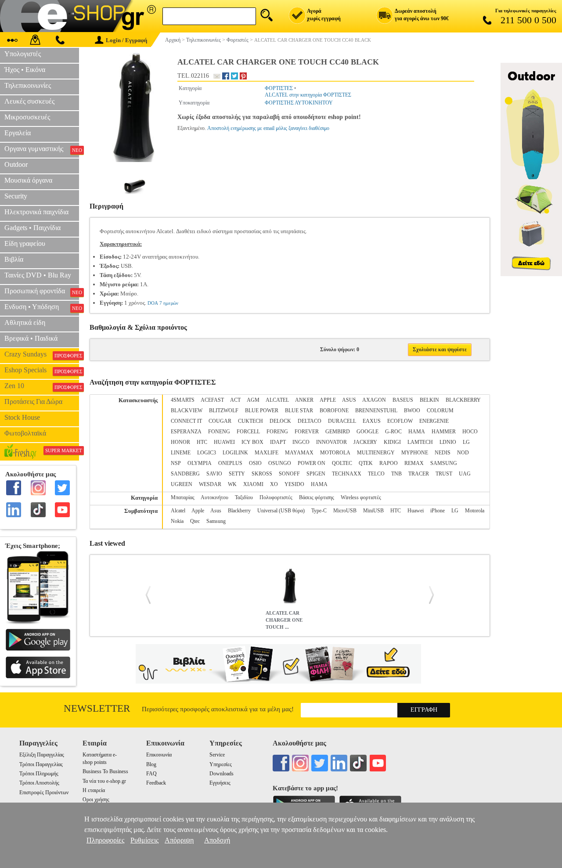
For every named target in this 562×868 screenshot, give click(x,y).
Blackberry (239, 511)
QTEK (366, 463)
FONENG (219, 432)
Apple (197, 511)
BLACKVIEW (186, 410)
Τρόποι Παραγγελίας (41, 764)
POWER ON (311, 463)
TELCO (376, 474)
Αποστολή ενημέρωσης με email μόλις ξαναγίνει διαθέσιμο (268, 128)
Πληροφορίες (105, 840)
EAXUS (372, 421)
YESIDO (294, 484)
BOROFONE (334, 410)
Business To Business (105, 771)
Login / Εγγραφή (126, 40)
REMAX (414, 463)
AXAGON (374, 400)
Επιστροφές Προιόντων (43, 792)
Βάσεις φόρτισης (316, 497)
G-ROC (393, 432)
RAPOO (388, 463)
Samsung (216, 521)
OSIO (255, 463)
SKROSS (262, 474)
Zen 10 (41, 386)
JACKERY (365, 442)
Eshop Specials (41, 370)
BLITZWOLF (223, 410)
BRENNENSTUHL (376, 410)
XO (274, 484)
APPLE (328, 400)
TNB (396, 474)
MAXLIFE (266, 453)
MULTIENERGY (376, 453)
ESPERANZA (186, 432)
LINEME (181, 453)
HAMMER (444, 432)
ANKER (304, 400)
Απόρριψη (179, 840)
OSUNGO (279, 463)
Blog (151, 764)
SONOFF (289, 474)
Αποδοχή (217, 840)
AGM (253, 400)
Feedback (156, 783)
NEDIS (442, 453)
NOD (463, 453)
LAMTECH (420, 442)
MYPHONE (414, 453)
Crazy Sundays (41, 354)
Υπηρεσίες (220, 764)
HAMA (416, 432)
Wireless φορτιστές (361, 497)
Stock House (22, 417)
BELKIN (429, 400)
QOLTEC (342, 463)
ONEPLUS (230, 463)
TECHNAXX (346, 474)
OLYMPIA (199, 463)
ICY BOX (252, 442)
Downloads (221, 774)
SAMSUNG (443, 463)
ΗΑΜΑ (319, 484)
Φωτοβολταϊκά (25, 433)
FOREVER (307, 432)
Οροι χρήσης (96, 799)
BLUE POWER (261, 410)
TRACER (418, 474)
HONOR (180, 442)
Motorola (474, 511)
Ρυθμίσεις (144, 840)
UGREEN (181, 484)
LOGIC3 (206, 453)
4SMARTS (183, 400)
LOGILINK (235, 453)
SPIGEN (315, 474)
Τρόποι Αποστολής (39, 783)
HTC (202, 442)
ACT (235, 400)
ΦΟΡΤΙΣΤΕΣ (279, 88)
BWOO (412, 410)
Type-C (319, 511)
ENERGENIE (434, 421)
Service (217, 755)
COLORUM (440, 410)
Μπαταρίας (183, 497)
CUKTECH (250, 421)
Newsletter (97, 708)
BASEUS (403, 400)
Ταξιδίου (244, 497)
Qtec (195, 521)
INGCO (301, 442)
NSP (176, 463)
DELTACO (309, 421)
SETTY (237, 474)
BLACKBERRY (463, 400)
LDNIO (448, 442)
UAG (465, 474)
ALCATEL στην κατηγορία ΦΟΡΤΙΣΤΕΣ (308, 95)
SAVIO (214, 474)
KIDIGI (392, 442)
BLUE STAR (299, 410)
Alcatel (178, 511)
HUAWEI (224, 442)
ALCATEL (277, 400)
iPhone (437, 511)
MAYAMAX (299, 453)
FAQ (151, 774)
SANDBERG (185, 474)
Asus (215, 511)
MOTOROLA (335, 453)
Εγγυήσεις (220, 783)
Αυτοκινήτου (214, 497)
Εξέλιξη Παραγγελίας (41, 755)
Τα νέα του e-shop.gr (104, 781)
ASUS (349, 400)
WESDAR (210, 484)
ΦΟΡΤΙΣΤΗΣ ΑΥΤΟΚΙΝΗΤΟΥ (299, 103)
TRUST (444, 474)
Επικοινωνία (159, 755)
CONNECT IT (186, 421)
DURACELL (342, 421)
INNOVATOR (331, 442)
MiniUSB (373, 511)
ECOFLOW (400, 421)
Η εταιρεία (94, 790)
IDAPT (278, 442)
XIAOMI (253, 484)
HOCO (470, 432)
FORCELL (248, 432)
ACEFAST (212, 400)
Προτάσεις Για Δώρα (33, 401)
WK (232, 484)
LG (466, 442)
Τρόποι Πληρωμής (38, 774)
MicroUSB (345, 511)
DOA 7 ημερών (163, 303)
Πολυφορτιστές (275, 497)
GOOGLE (367, 432)
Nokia (177, 521)
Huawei (415, 511)
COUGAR (220, 421)
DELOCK (280, 421)
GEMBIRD (337, 432)
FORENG (277, 432)
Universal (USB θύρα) (281, 511)
